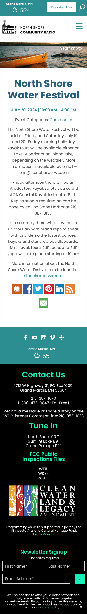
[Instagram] (44, 339)
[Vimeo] (53, 339)
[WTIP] (30, 28)
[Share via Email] (43, 305)
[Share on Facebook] (27, 291)
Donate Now (61, 7)
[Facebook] (26, 339)
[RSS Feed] (70, 291)
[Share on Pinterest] (49, 291)
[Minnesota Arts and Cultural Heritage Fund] (43, 503)
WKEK (43, 473)
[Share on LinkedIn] (59, 291)
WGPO (43, 478)
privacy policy (48, 607)
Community (61, 120)
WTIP (43, 469)
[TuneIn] (61, 339)
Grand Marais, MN (19, 3)
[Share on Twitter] (38, 291)
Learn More (42, 534)
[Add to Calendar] (17, 291)
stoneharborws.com (43, 276)
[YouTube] (35, 339)
